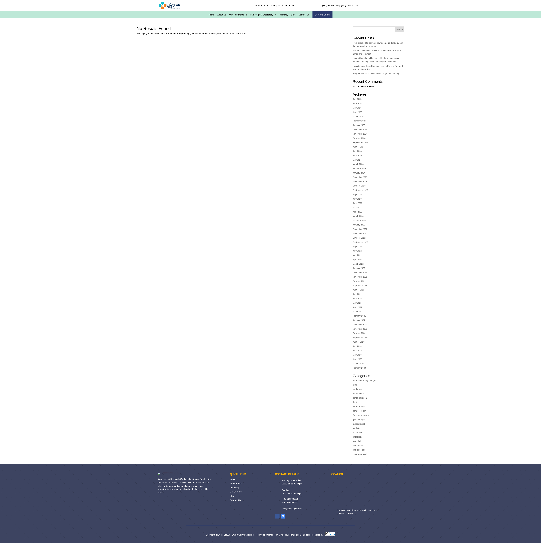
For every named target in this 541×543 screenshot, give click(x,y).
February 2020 (359, 368)
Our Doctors (236, 492)
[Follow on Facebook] (277, 516)
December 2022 (360, 229)
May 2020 (357, 355)
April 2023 (357, 212)
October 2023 (359, 186)
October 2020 (359, 333)
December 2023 (360, 177)
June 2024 (357, 155)
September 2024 (360, 142)
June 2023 (357, 203)
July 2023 (357, 199)
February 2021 (359, 316)
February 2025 (359, 121)
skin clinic (357, 441)
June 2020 (357, 350)
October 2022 (359, 238)
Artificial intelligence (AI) (364, 380)
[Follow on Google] (283, 516)
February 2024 (359, 168)
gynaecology (358, 419)
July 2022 (357, 251)
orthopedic (358, 432)
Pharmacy (283, 15)
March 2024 (358, 164)
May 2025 (357, 108)
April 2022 (357, 259)
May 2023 (357, 207)
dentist (356, 402)
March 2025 (358, 116)
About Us (221, 15)
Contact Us (304, 15)
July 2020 (357, 346)
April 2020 (357, 359)
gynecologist (359, 424)
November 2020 (360, 329)
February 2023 (359, 220)
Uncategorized (359, 454)
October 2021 (359, 281)
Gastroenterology (361, 415)
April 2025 (357, 112)
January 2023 (359, 225)
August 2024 (358, 147)
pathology (357, 437)
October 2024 (359, 138)
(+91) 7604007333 (290, 502)
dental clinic (358, 393)
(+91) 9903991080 (290, 499)
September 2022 (360, 242)
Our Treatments (236, 15)
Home (211, 15)
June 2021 (357, 298)
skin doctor (358, 445)
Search (399, 29)
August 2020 (358, 342)
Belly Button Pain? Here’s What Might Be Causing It (377, 73)
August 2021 (358, 290)
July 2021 (357, 294)
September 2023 (360, 190)
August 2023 (358, 194)
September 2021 (360, 285)
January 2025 (359, 125)
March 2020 (358, 363)
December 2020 (360, 324)
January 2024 (359, 173)
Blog (293, 15)
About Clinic (236, 483)
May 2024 (357, 160)
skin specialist (359, 450)
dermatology (358, 406)
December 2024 (360, 129)
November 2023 (360, 181)
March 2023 (358, 216)
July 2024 (357, 151)
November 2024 (360, 134)
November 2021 (360, 277)
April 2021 (357, 307)
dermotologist (359, 411)
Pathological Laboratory (261, 15)
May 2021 (357, 303)
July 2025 (357, 99)
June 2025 (357, 103)
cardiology (357, 389)
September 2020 (360, 337)
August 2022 (358, 246)
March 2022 (358, 264)
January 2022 (359, 268)
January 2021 (359, 320)
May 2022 (357, 255)
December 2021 (360, 272)
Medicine (357, 428)
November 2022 (360, 233)
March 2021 (358, 311)
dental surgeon (360, 398)
